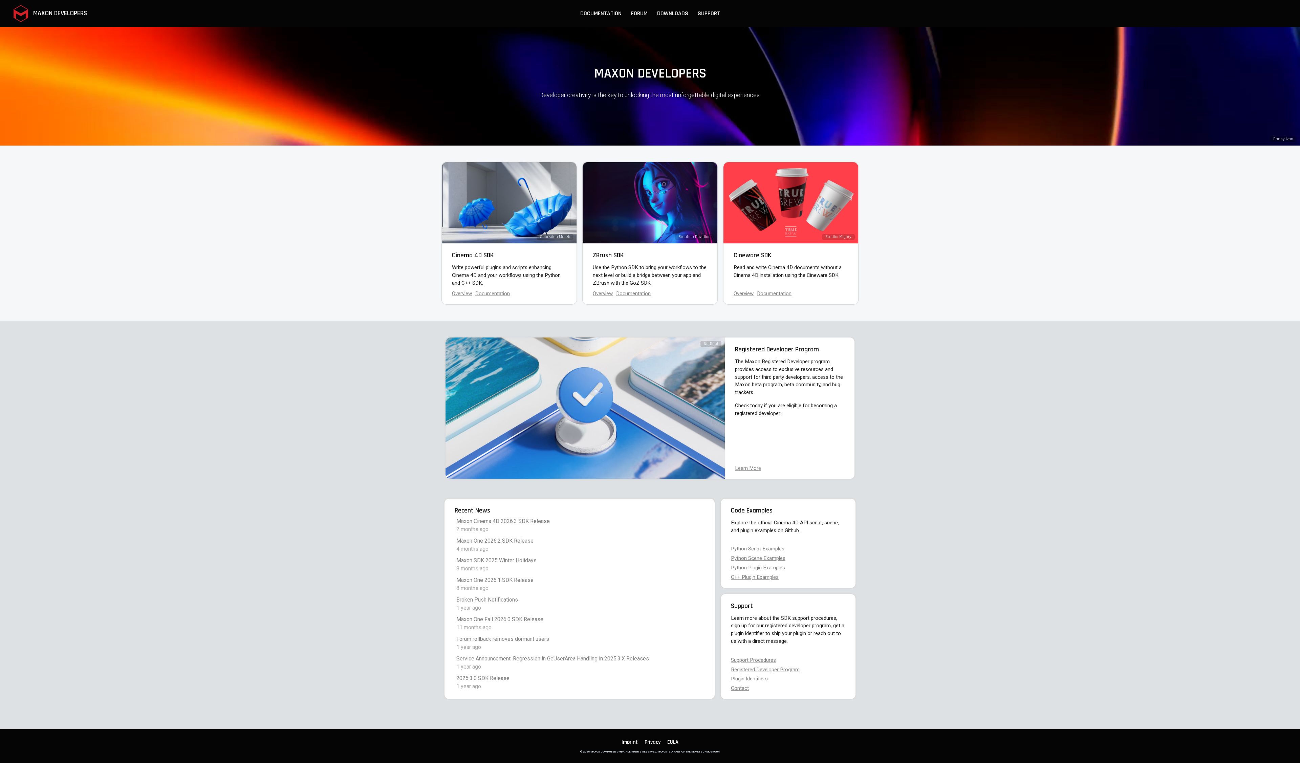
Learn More (748, 468)
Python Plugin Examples (758, 568)
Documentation (774, 293)
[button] (601, 13)
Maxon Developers (59, 13)
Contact (740, 688)
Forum (639, 13)
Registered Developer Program (765, 670)
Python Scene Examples (758, 558)
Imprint (630, 742)
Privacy (652, 742)
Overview (462, 293)
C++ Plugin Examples (755, 577)
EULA (672, 742)
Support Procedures (753, 660)
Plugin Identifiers (749, 679)
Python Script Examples (757, 549)
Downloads (672, 13)
